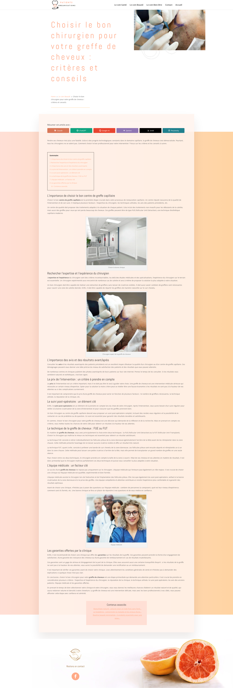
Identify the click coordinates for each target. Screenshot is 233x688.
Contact (168, 5)
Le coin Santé (120, 5)
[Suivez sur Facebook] (75, 676)
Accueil (178, 5)
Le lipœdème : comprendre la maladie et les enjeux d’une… (117, 612)
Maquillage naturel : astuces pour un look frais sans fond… (117, 609)
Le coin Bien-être (154, 5)
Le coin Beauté (136, 5)
